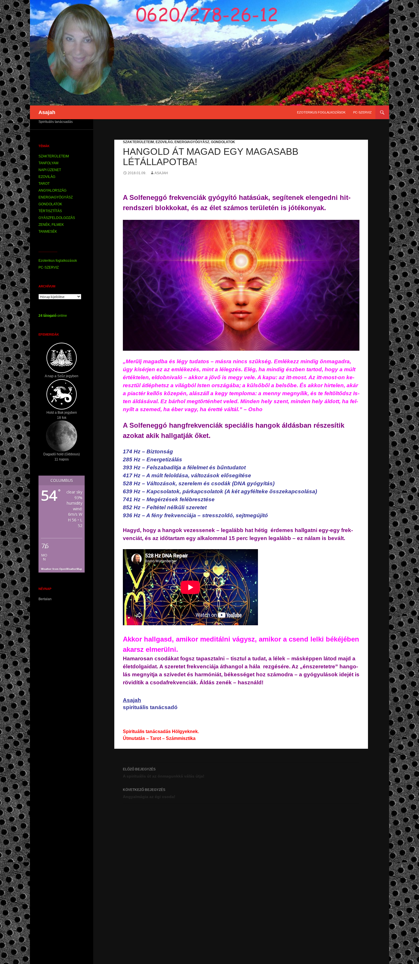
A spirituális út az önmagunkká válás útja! (163, 772)
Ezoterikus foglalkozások (321, 112)
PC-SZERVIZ (362, 112)
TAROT (44, 184)
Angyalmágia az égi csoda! (149, 793)
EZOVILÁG (164, 142)
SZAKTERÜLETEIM (138, 142)
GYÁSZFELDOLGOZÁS (56, 218)
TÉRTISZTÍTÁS (50, 211)
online (52, 316)
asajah (161, 173)
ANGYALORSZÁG (52, 190)
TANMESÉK (47, 232)
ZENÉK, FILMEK (51, 225)
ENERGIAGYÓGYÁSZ (191, 142)
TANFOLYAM (48, 163)
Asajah (46, 112)
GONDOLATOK (223, 142)
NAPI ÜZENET (49, 170)
